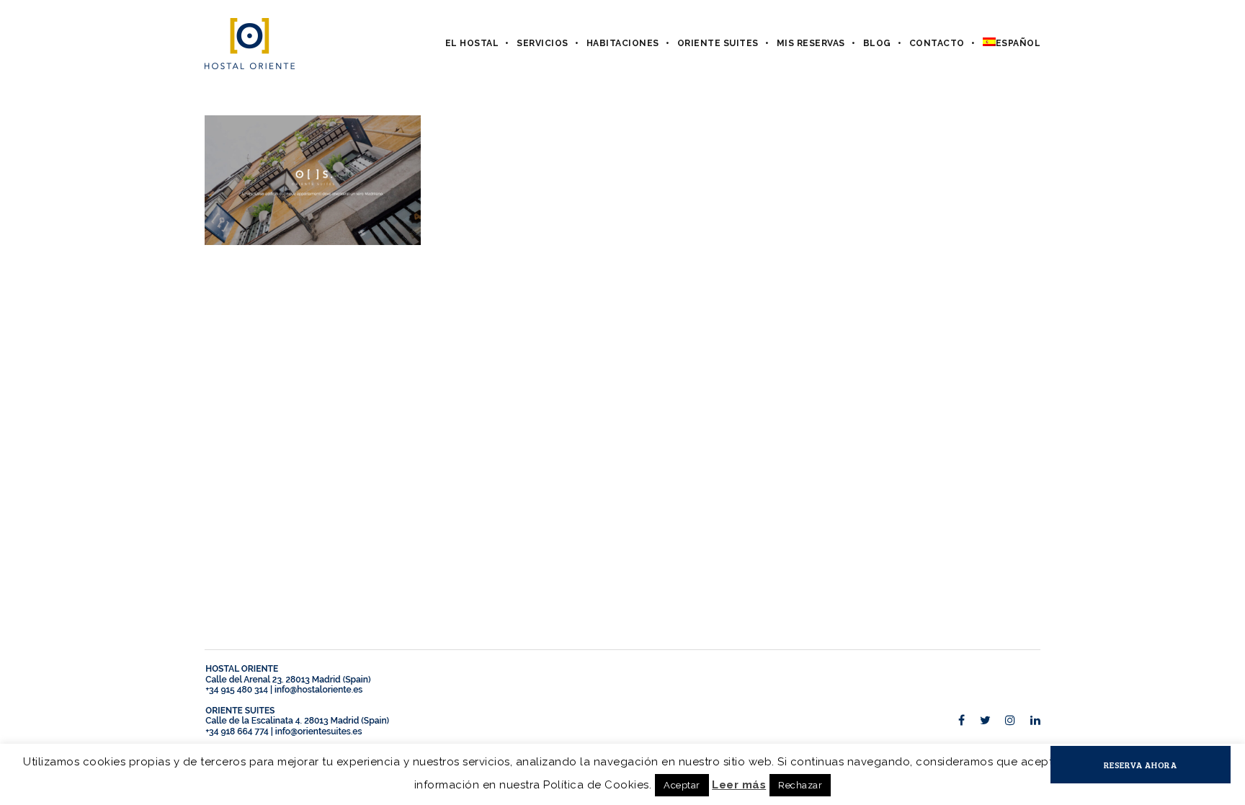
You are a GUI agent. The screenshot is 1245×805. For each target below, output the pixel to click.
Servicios (542, 43)
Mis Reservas (811, 43)
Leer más (739, 784)
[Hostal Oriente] (250, 43)
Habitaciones (622, 43)
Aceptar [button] (682, 785)
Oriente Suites (718, 43)
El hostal (472, 43)
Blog (877, 43)
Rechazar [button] (800, 785)
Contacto (937, 43)
